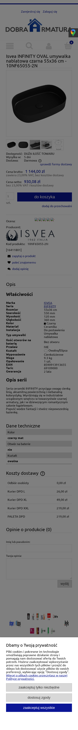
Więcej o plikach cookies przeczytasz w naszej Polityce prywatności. (36, 676)
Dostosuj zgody (39, 697)
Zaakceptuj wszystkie (39, 708)
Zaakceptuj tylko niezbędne (39, 687)
